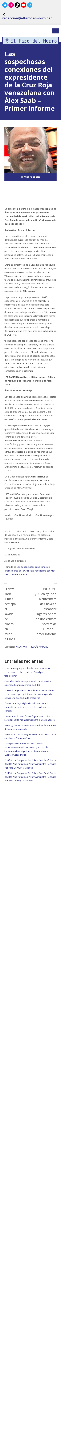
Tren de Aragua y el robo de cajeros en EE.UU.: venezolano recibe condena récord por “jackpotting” (28, 672)
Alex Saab (21, 646)
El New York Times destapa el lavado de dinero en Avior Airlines (10, 614)
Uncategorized (32, 192)
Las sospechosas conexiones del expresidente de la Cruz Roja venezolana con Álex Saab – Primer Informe (29, 570)
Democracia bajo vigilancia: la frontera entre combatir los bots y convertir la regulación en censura (27, 707)
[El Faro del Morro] (30, 41)
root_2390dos (32, 184)
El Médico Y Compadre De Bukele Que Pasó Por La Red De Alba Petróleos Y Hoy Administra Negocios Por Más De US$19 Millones (30, 764)
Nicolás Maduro (38, 646)
